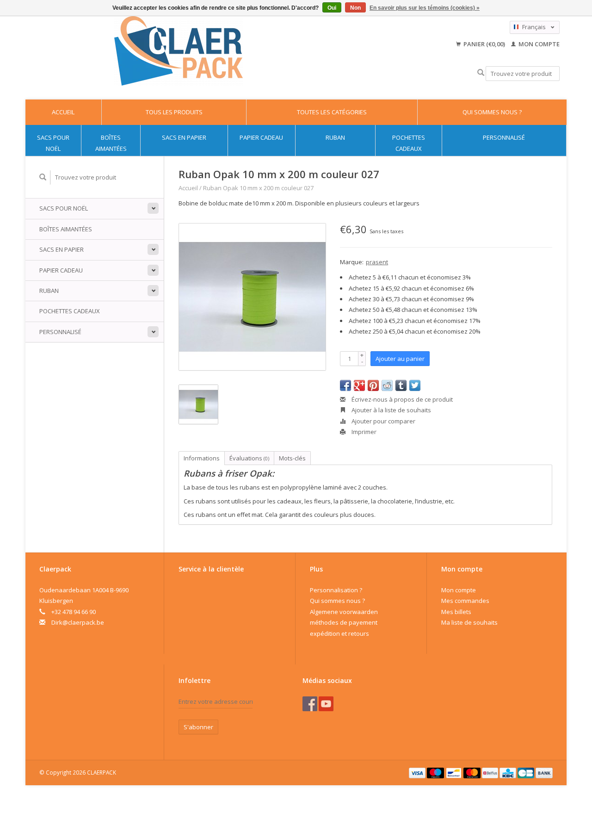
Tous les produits (174, 112)
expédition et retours (339, 633)
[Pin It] (373, 385)
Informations (202, 458)
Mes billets (456, 612)
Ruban (335, 137)
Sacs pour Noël (53, 142)
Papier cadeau (261, 137)
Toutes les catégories (332, 112)
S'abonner (198, 727)
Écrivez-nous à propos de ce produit (401, 399)
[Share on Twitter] (414, 385)
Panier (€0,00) (484, 44)
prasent (377, 262)
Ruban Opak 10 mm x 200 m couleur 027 (258, 188)
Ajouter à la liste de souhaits (390, 410)
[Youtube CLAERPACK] (326, 703)
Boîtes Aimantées (111, 142)
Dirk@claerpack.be (77, 622)
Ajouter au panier (400, 358)
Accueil (63, 112)
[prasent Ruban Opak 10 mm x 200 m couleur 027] (252, 296)
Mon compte (538, 44)
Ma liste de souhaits (469, 622)
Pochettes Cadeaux (408, 142)
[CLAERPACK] (178, 51)
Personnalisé (504, 137)
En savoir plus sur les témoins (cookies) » (425, 8)
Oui (331, 8)
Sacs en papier (184, 137)
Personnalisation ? (336, 590)
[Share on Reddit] (387, 385)
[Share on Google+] (359, 385)
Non (355, 8)
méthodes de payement (343, 622)
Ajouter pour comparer (382, 421)
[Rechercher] (480, 72)
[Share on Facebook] (345, 385)
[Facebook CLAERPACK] (309, 703)
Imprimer (363, 432)
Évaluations (249, 458)
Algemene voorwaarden (344, 612)
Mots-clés (292, 458)
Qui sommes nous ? (492, 112)
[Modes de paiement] (418, 772)
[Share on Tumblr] (401, 385)
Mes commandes (465, 600)
